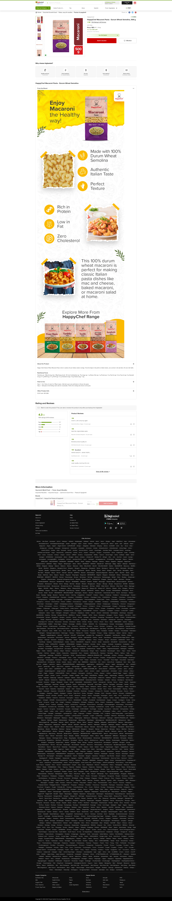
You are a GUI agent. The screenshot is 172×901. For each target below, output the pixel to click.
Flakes (71, 880)
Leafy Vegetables (74, 885)
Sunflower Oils (39, 877)
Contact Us (73, 520)
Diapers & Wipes (57, 887)
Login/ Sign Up (127, 3)
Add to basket (101, 41)
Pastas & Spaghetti (81, 493)
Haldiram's (89, 887)
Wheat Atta (55, 877)
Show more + (86, 891)
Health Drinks (56, 880)
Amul (87, 877)
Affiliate (37, 528)
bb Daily (37, 533)
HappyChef (90, 17)
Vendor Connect (74, 528)
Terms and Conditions (41, 530)
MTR (121, 877)
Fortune (122, 885)
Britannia (88, 885)
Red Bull (88, 880)
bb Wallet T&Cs (74, 525)
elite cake (105, 880)
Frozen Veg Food (40, 887)
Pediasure (122, 880)
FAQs (71, 517)
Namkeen (55, 882)
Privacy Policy (39, 525)
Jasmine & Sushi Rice (67, 493)
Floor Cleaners (39, 885)
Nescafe (105, 877)
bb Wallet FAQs (74, 523)
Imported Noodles (41, 493)
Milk (36, 880)
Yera (104, 882)
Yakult (121, 882)
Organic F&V (38, 882)
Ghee (70, 877)
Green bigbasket (40, 523)
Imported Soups (53, 493)
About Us (38, 517)
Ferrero (105, 887)
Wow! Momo (106, 885)
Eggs (70, 882)
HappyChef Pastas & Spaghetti (53, 498)
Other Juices (55, 885)
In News (37, 520)
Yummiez (88, 882)
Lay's (121, 887)
